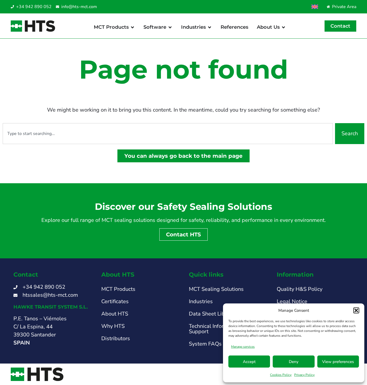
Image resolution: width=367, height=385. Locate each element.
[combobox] (168, 133)
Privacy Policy (304, 375)
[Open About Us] (283, 27)
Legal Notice (292, 301)
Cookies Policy (281, 375)
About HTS (114, 313)
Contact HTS (183, 234)
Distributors (115, 338)
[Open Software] (170, 27)
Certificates (115, 301)
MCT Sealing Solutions (216, 289)
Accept (249, 361)
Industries (201, 301)
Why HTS (113, 326)
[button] (356, 310)
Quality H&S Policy (299, 289)
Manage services (243, 346)
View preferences (338, 361)
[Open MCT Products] (132, 27)
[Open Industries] (209, 27)
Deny (293, 361)
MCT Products (118, 289)
